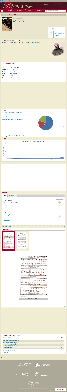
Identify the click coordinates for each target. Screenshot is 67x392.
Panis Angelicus (8, 215)
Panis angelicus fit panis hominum (10, 116)
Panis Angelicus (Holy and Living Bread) (12, 112)
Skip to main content (5, 0)
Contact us (17, 358)
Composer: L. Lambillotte (19, 20)
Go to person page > (35, 42)
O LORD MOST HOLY (9, 217)
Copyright (14, 390)
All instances (5, 352)
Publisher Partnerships (41, 390)
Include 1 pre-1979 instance (8, 350)
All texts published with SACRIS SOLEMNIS (13, 136)
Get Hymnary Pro (55, 390)
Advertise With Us (31, 390)
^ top (64, 61)
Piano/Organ (52, 29)
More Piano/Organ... (8, 205)
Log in (57, 7)
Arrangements (12, 195)
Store (29, 10)
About (9, 390)
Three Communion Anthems (11, 202)
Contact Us (24, 390)
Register (63, 7)
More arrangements (7, 226)
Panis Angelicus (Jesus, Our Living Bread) (12, 119)
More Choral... (7, 220)
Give (49, 390)
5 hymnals (21, 21)
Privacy (19, 390)
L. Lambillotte (13, 69)
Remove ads (47, 4)
